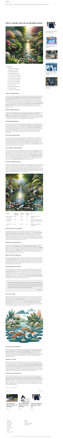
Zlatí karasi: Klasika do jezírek (13, 70)
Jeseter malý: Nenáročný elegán (14, 73)
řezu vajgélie (14, 377)
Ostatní (38, 4)
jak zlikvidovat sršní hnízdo (16, 363)
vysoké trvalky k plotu (25, 257)
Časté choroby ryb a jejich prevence (14, 89)
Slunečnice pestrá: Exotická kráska (14, 79)
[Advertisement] (31, 11)
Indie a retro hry (17, 4)
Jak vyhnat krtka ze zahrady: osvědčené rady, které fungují (11, 405)
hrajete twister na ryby (20, 284)
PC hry (41, 4)
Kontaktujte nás (15, 387)
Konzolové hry (22, 4)
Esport (7, 4)
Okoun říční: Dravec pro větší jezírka (15, 78)
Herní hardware (11, 4)
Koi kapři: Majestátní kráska (13, 71)
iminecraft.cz (16, 272)
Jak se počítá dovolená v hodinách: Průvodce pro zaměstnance (24, 405)
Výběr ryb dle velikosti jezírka (14, 68)
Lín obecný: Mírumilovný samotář (14, 76)
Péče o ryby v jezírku (12, 84)
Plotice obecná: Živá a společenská (14, 81)
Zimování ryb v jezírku (12, 88)
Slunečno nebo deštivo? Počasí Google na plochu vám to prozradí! (51, 46)
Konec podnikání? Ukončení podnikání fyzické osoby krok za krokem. (51, 73)
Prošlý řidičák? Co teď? (50, 59)
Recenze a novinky (46, 4)
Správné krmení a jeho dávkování (14, 86)
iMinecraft (7, 1)
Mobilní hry (28, 4)
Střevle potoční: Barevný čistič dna (14, 83)
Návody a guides (33, 4)
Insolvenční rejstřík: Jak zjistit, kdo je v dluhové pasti (36, 405)
